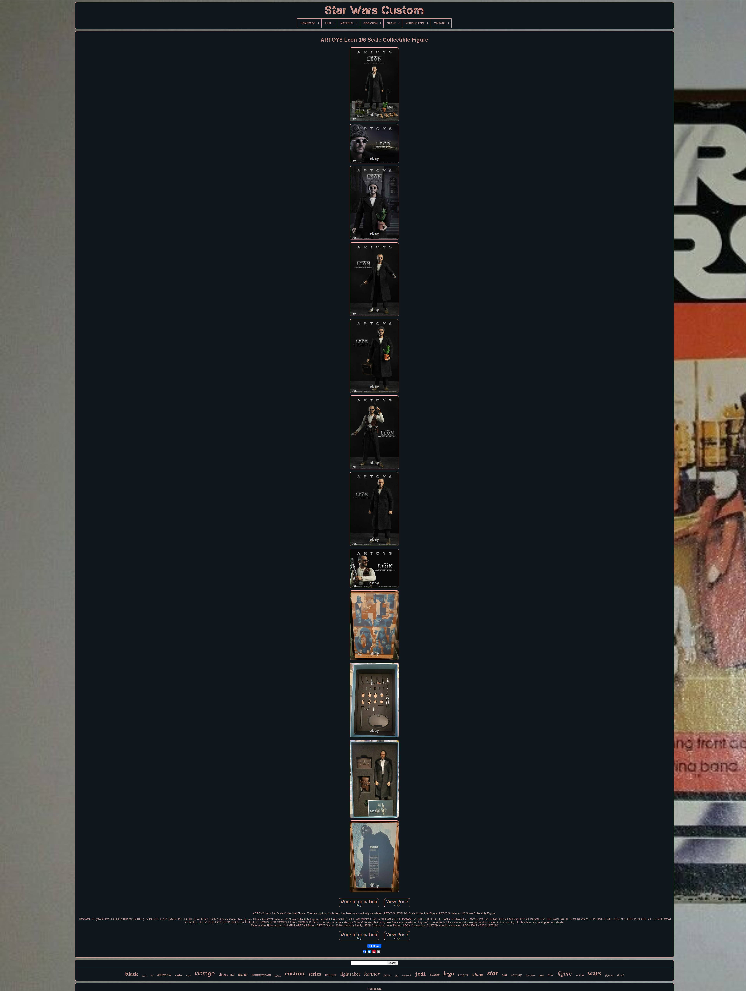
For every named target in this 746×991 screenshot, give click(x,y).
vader (178, 975)
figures (609, 975)
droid (620, 975)
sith (504, 975)
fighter (387, 975)
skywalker (530, 975)
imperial (406, 975)
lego (449, 973)
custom (294, 973)
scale (435, 974)
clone (477, 974)
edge (396, 976)
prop (541, 975)
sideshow (164, 975)
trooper (330, 975)
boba (144, 976)
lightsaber (350, 974)
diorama (226, 974)
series (314, 974)
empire (463, 975)
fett (152, 975)
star (492, 973)
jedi (420, 974)
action (580, 975)
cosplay (516, 975)
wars (594, 973)
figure (565, 973)
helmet (278, 976)
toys (188, 975)
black (131, 974)
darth (243, 974)
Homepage (374, 988)
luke (551, 975)
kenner (372, 974)
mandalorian (261, 975)
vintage (205, 973)
